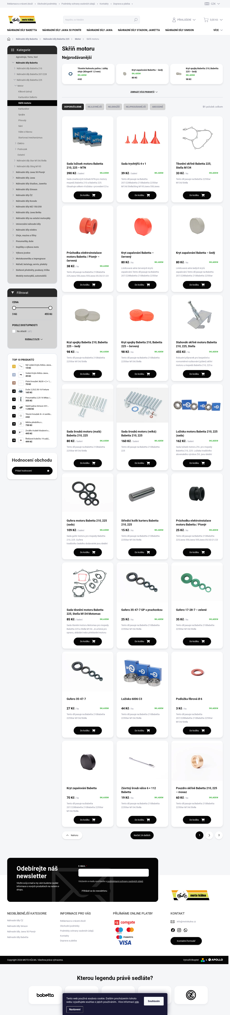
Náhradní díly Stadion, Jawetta (31, 183)
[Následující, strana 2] (209, 835)
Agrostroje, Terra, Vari (27, 57)
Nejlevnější (95, 107)
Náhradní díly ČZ (24, 195)
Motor (20, 86)
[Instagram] (179, 929)
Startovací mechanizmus (30, 137)
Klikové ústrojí (25, 91)
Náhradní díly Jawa (25, 178)
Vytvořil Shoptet (191, 960)
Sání (20, 126)
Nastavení (74, 1009)
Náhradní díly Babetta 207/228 (32, 74)
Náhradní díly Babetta (27, 63)
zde (137, 1001)
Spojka (21, 114)
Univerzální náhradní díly (28, 224)
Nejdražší (114, 107)
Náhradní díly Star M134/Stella (31, 160)
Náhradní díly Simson (26, 189)
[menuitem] (23, 30)
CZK (213, 3)
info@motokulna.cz (186, 921)
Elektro (21, 143)
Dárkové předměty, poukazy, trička (33, 270)
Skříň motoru (24, 103)
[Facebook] (173, 929)
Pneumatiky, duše (24, 241)
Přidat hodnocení (23, 470)
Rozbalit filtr (32, 339)
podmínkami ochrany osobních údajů (125, 881)
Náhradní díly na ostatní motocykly (33, 218)
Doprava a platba (121, 4)
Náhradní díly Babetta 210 (29, 68)
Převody (22, 120)
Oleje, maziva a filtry (26, 235)
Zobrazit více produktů (142, 92)
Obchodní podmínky (47, 4)
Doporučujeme (73, 107)
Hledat (136, 19)
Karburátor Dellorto (27, 97)
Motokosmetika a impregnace (31, 258)
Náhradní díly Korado (26, 201)
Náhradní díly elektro (26, 230)
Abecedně (157, 107)
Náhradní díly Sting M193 (29, 166)
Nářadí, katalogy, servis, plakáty (31, 264)
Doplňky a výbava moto (27, 247)
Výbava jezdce (23, 253)
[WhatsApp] (185, 929)
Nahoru (74, 835)
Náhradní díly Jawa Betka (28, 212)
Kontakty (104, 4)
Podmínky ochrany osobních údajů (78, 4)
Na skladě (24, 331)
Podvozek (22, 149)
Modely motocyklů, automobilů (31, 276)
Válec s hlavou (25, 132)
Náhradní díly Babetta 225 (29, 80)
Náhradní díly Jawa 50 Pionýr (30, 172)
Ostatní (21, 155)
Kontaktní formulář (186, 941)
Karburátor (23, 109)
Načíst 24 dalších (142, 835)
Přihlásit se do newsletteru (94, 891)
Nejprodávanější (136, 107)
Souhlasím (154, 1001)
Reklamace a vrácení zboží (20, 4)
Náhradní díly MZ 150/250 (29, 206)
